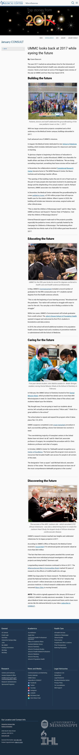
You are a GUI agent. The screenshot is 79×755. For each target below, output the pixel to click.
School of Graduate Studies (36, 649)
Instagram (33, 690)
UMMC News (32, 678)
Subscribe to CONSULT (34, 680)
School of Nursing (33, 657)
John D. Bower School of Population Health (61, 316)
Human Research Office (9, 675)
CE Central (5, 632)
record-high (40, 547)
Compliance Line (59, 673)
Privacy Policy (58, 683)
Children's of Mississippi (61, 635)
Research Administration (9, 682)
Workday (4, 652)
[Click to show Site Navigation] (77, 3)
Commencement (46, 289)
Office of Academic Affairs (35, 641)
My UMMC (5, 645)
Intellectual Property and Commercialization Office (9, 678)
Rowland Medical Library (35, 644)
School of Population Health (36, 659)
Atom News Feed (34, 698)
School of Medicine (70, 144)
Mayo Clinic (39, 587)
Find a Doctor (58, 640)
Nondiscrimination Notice (61, 680)
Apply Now (31, 635)
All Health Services (59, 632)
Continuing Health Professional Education (37, 638)
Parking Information (8, 647)
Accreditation (32, 632)
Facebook (32, 683)
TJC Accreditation (59, 685)
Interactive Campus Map (9, 640)
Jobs (3, 642)
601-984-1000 (18, 740)
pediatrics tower (38, 195)
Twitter (32, 685)
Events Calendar (33, 675)
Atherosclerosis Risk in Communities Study (43, 568)
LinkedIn (32, 693)
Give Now (4, 637)
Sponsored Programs (8, 684)
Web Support (58, 688)
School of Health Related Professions (39, 651)
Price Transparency (60, 645)
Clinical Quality (58, 637)
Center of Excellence (35, 452)
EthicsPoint (57, 675)
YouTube (32, 688)
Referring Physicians (60, 647)
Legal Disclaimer (59, 678)
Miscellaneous (32, 3)
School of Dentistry (33, 647)
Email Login (5, 635)
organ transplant (59, 425)
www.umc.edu (5, 735)
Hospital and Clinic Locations (63, 642)
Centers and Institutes (8, 673)
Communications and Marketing (37, 673)
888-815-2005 (19, 742)
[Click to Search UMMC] (73, 3)
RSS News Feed (34, 695)
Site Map (4, 650)
